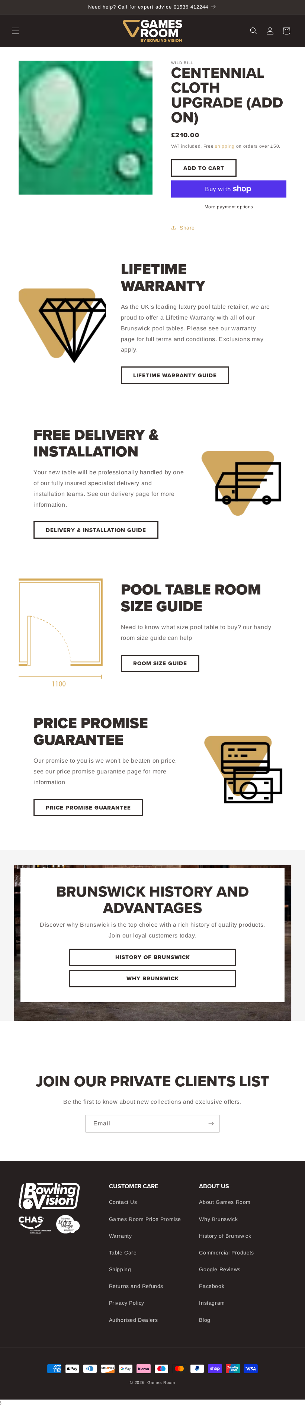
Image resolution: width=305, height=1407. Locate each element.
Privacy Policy (126, 1303)
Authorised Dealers (133, 1320)
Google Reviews (219, 1269)
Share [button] (187, 228)
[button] (15, 31)
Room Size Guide (160, 663)
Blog (204, 1320)
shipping (225, 146)
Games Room (161, 1382)
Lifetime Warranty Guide (175, 375)
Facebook (211, 1286)
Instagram (212, 1303)
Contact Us (123, 1202)
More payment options (229, 206)
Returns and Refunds (136, 1286)
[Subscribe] (211, 1123)
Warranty (120, 1236)
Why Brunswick (152, 978)
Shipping (120, 1269)
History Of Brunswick (152, 957)
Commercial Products (226, 1253)
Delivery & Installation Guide (96, 530)
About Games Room (225, 1202)
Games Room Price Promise (145, 1219)
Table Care (123, 1253)
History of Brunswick (225, 1236)
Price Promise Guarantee (88, 808)
